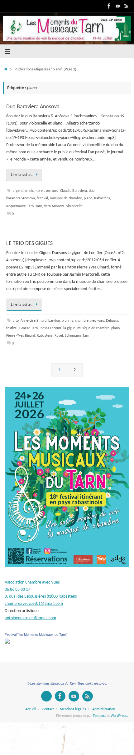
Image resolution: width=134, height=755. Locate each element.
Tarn (39, 206)
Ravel (59, 336)
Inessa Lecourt (50, 328)
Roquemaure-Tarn (20, 206)
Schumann (73, 336)
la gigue (69, 328)
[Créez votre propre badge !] (46, 696)
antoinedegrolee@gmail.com (30, 618)
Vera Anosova (54, 206)
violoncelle (74, 206)
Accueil (30, 709)
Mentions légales (73, 709)
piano (88, 198)
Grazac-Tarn (28, 328)
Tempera (99, 716)
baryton (54, 321)
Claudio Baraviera (73, 191)
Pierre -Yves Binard (20, 336)
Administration (103, 709)
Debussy (112, 321)
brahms (67, 321)
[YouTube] (117, 6)
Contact (48, 709)
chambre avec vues (43, 191)
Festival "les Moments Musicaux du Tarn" (36, 634)
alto (16, 321)
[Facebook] (109, 6)
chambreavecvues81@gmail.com (34, 604)
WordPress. (119, 716)
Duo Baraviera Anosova (33, 107)
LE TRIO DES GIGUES (29, 244)
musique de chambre (66, 198)
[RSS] (126, 6)
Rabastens (102, 198)
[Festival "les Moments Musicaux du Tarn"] (7, 642)
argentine (20, 191)
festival (42, 198)
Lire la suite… (22, 175)
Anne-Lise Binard (33, 321)
